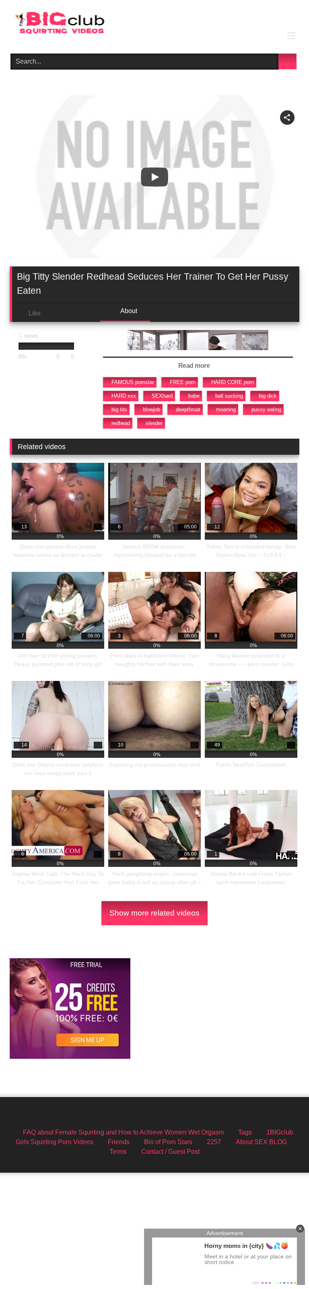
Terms (118, 1151)
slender (154, 423)
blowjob (151, 409)
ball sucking (229, 396)
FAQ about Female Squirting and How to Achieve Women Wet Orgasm (123, 1132)
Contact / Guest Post (170, 1151)
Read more (194, 365)
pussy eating (266, 409)
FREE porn (183, 382)
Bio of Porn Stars (168, 1141)
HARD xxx (123, 396)
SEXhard (162, 396)
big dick (268, 396)
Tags (245, 1132)
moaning (226, 409)
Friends (119, 1141)
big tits (119, 409)
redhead (120, 423)
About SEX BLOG (261, 1141)
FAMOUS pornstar (132, 382)
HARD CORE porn (232, 382)
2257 (214, 1141)
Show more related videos (154, 913)
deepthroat (188, 409)
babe (194, 396)
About (128, 310)
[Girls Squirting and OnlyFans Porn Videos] (154, 23)
